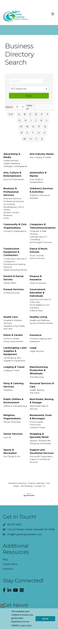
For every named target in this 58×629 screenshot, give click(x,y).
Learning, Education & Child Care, (40, 300)
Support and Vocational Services (42, 451)
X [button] (31, 139)
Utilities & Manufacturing (15, 406)
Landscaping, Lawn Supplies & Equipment (15, 351)
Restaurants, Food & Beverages (41, 417)
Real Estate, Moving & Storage (41, 401)
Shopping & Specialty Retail (39, 435)
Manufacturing (37, 377)
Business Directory (17, 483)
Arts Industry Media (42, 154)
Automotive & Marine (38, 174)
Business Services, (12, 198)
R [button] (22, 132)
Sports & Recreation (10, 451)
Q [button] (45, 126)
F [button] (47, 114)
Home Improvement (13, 341)
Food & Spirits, (37, 422)
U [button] (39, 132)
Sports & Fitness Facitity (41, 323)
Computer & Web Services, (38, 232)
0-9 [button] (11, 114)
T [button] (33, 132)
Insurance (36, 335)
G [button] (20, 120)
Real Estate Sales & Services (39, 407)
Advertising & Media (12, 156)
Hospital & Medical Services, (13, 321)
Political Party (36, 310)
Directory (8, 569)
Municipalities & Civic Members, (40, 306)
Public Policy (10, 564)
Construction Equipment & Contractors (11, 252)
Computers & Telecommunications (42, 226)
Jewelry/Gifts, (44, 440)
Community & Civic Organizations (15, 226)
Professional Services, (14, 201)
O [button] (33, 126)
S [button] (27, 132)
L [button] (46, 120)
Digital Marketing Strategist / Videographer (15, 164)
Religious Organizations (12, 417)
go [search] (30, 95)
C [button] (30, 114)
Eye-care (8, 329)
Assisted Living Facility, (14, 326)
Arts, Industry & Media (40, 157)
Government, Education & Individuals (38, 292)
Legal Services (37, 351)
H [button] (25, 120)
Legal (33, 347)
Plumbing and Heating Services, (14, 265)
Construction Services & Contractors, (15, 260)
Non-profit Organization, (41, 456)
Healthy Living (38, 317)
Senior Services (13, 434)
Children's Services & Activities (41, 190)
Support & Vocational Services (40, 460)
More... (7, 218)
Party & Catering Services (14, 385)
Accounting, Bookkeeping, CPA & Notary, (14, 207)
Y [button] (36, 139)
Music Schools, (37, 255)
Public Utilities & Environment (13, 401)
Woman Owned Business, (11, 213)
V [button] (44, 132)
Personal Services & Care (42, 385)
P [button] (39, 126)
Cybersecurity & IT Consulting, (38, 238)
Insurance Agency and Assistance (40, 339)
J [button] (35, 120)
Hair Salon (35, 393)
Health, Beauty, (37, 390)
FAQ (5, 559)
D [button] (36, 114)
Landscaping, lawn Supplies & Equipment (14, 359)
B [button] (24, 114)
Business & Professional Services (11, 191)
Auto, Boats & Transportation (36, 180)
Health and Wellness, (40, 320)
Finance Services (38, 283)
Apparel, (34, 440)
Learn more (25, 625)
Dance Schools (37, 258)
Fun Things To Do (12, 456)
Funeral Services (14, 289)
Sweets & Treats (37, 427)
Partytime (8, 390)
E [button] (42, 114)
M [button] (21, 126)
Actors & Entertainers (14, 179)
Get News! (15, 605)
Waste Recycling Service (15, 270)
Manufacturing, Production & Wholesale (39, 370)
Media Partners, (11, 160)
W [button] (24, 139)
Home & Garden (13, 335)
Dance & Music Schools (39, 250)
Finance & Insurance (36, 278)
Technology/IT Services (41, 242)
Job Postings (26, 486)
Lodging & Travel (14, 367)
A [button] (19, 114)
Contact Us (39, 486)
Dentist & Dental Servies (14, 278)
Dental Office (10, 283)
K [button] (41, 120)
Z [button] (42, 139)
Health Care (11, 317)
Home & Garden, (12, 338)
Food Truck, (35, 424)
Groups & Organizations (15, 231)
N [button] (27, 126)
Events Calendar (36, 483)
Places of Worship (12, 422)
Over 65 (7, 437)
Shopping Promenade (40, 443)
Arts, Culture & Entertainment (12, 174)
